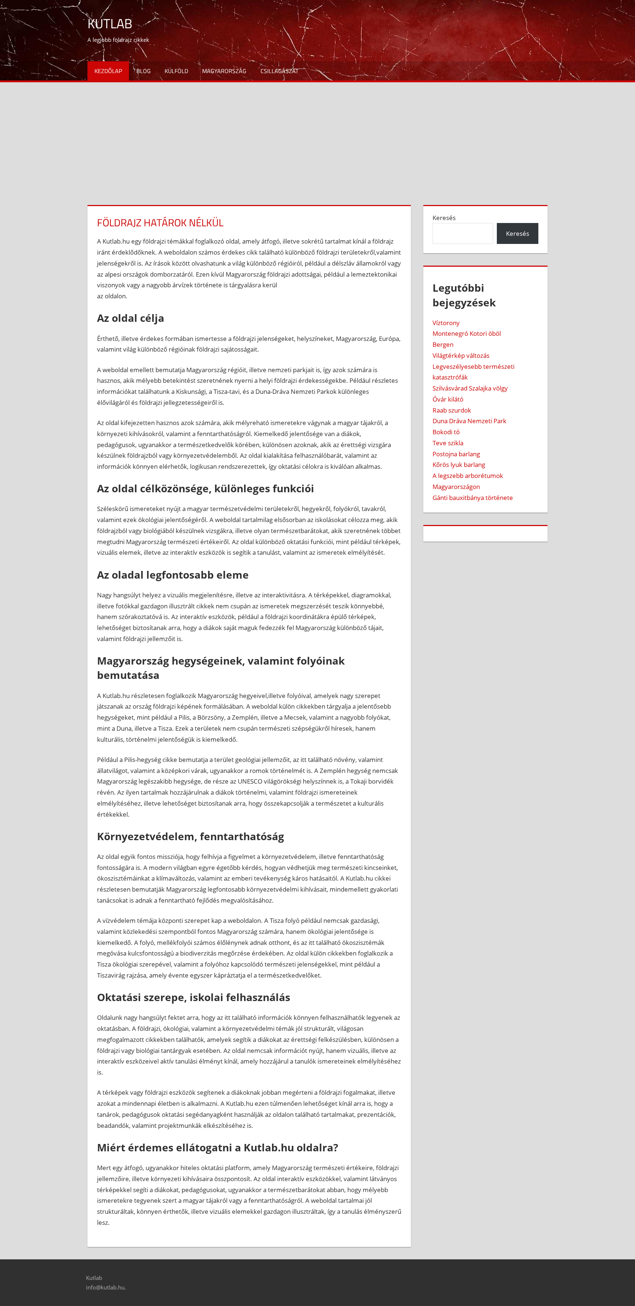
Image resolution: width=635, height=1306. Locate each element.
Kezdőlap (108, 70)
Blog (143, 70)
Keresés (444, 217)
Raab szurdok (452, 410)
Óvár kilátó (448, 399)
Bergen (443, 344)
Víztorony (446, 323)
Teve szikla (448, 443)
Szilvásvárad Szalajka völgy (470, 388)
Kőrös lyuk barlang (459, 464)
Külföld (176, 70)
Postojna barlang (456, 454)
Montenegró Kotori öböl (467, 333)
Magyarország (224, 70)
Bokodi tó (446, 432)
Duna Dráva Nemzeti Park (469, 421)
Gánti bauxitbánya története (473, 497)
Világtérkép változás (461, 355)
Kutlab (109, 23)
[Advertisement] (317, 137)
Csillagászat (279, 70)
